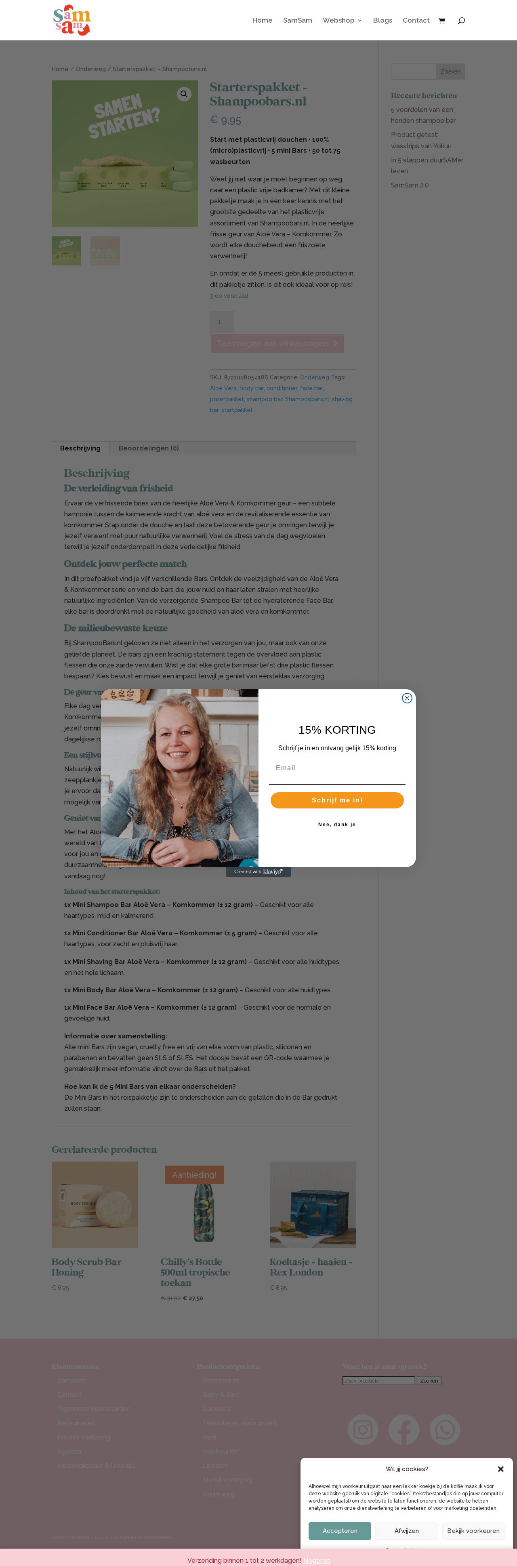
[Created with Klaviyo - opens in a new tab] (258, 872)
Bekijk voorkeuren (473, 1530)
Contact (416, 20)
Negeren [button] (316, 1560)
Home (262, 20)
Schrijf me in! (337, 800)
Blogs (382, 20)
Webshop (339, 20)
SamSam (297, 20)
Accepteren (340, 1530)
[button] (501, 1469)
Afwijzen (407, 1530)
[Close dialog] (407, 698)
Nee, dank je (337, 824)
